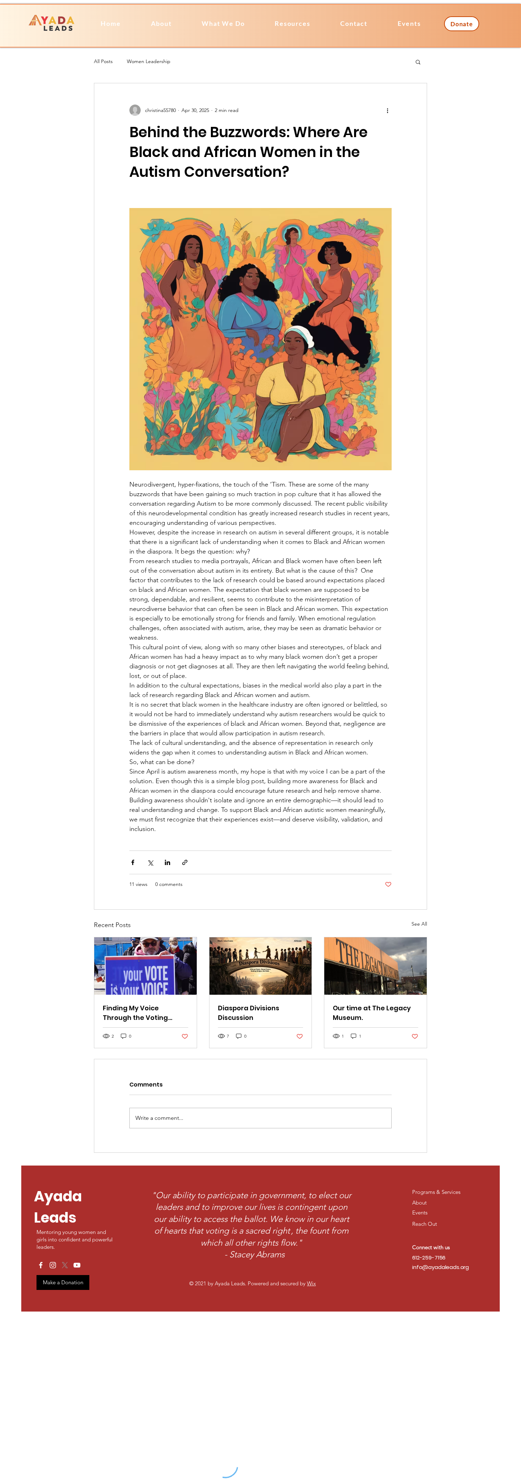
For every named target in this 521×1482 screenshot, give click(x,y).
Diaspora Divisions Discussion (248, 1013)
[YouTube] (77, 1265)
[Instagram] (53, 1265)
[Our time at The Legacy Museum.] (375, 966)
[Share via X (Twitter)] (150, 862)
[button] (292, 24)
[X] (65, 1265)
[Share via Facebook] (132, 862)
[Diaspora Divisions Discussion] (260, 966)
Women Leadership (148, 61)
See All (419, 924)
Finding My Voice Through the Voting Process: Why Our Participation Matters (138, 1013)
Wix (311, 1283)
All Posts (103, 61)
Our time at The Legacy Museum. (372, 1013)
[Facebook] (41, 1265)
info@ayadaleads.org (440, 1267)
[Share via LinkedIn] (167, 862)
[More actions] (387, 110)
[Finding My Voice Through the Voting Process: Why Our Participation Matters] (145, 966)
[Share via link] (184, 862)
